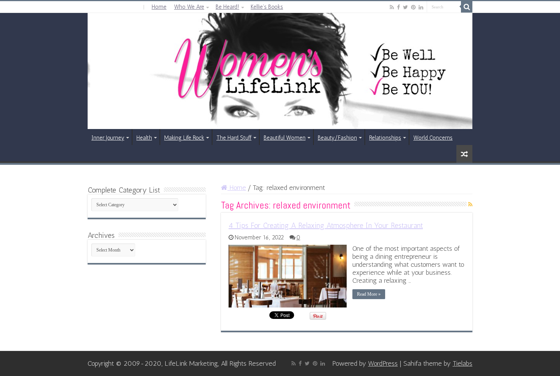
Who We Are (189, 6)
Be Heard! (227, 6)
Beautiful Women (285, 137)
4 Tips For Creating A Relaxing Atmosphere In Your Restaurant (326, 225)
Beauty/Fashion (337, 137)
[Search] (466, 7)
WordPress (383, 363)
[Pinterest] (413, 7)
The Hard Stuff (233, 137)
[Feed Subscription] (470, 204)
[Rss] (392, 7)
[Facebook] (398, 7)
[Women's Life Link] (280, 71)
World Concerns (433, 137)
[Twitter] (405, 7)
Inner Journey (107, 137)
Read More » (369, 294)
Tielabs (462, 363)
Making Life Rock (184, 137)
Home (159, 6)
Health (144, 137)
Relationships (385, 137)
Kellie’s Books (267, 6)
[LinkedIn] (421, 7)
